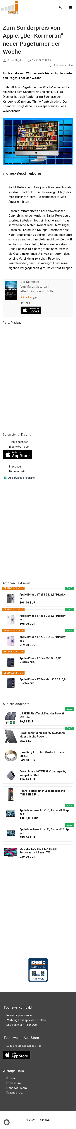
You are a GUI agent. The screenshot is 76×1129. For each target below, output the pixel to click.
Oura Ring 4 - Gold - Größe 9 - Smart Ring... (43, 754)
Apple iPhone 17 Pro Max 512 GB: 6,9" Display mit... (43, 681)
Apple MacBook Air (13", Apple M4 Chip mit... (44, 831)
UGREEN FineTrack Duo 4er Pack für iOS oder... (43, 715)
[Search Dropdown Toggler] (60, 7)
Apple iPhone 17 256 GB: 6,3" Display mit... (43, 596)
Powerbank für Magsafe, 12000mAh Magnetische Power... (42, 734)
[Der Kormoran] (11, 299)
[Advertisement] (38, 530)
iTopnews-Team (19, 446)
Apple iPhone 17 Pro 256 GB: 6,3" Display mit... (40, 660)
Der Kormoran (29, 282)
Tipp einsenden (18, 441)
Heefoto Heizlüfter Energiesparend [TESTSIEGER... (42, 792)
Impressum (16, 466)
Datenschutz (17, 471)
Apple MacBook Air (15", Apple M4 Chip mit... (44, 812)
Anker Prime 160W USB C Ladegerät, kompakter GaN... (43, 773)
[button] (6, 1122)
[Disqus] (38, 374)
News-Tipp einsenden (19, 1015)
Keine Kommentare (63, 65)
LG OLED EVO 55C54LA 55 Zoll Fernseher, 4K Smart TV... (39, 850)
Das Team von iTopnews (21, 1024)
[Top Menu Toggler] (70, 7)
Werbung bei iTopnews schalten (26, 1020)
